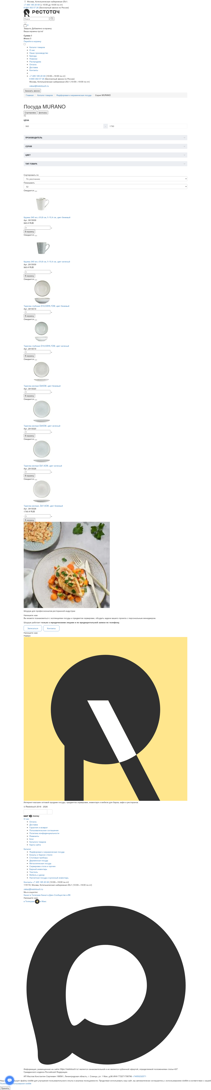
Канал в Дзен (47, 894)
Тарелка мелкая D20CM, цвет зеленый (42, 425)
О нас (32, 50)
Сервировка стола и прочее (42, 866)
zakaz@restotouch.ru (39, 85)
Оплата (32, 64)
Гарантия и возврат (38, 827)
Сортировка (30, 112)
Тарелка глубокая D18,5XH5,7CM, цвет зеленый (46, 345)
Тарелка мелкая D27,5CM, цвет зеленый (43, 465)
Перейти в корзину (32, 41)
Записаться (32, 628)
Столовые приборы (38, 857)
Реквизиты (34, 836)
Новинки (33, 58)
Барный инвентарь (38, 869)
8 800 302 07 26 (31, 7)
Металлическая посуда (40, 863)
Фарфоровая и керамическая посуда (46, 851)
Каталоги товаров (37, 841)
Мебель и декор (36, 874)
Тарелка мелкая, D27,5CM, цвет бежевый (43, 505)
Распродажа (35, 61)
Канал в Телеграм (32, 894)
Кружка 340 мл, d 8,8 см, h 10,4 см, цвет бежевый (47, 217)
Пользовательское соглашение (44, 830)
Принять (5, 1088)
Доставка (33, 67)
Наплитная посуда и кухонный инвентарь (48, 877)
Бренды (33, 55)
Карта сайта (35, 844)
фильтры (43, 112)
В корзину (29, 231)
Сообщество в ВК (62, 894)
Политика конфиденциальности (44, 833)
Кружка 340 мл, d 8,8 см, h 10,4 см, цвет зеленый (47, 261)
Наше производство (38, 52)
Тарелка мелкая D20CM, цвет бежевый (42, 385)
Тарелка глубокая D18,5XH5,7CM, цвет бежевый (46, 305)
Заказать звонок (32, 90)
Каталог (27, 848)
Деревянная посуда (38, 860)
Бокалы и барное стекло (40, 854)
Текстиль (33, 871)
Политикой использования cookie (15, 1083)
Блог (31, 838)
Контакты (33, 70)
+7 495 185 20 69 (32, 4)
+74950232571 (139, 1076)
